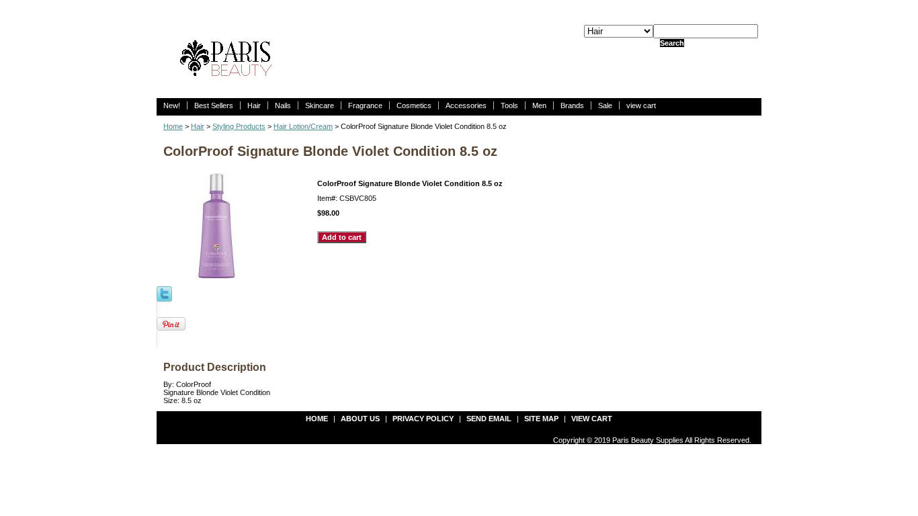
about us (360, 419)
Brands (572, 105)
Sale (605, 105)
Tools (509, 105)
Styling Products (238, 126)
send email (488, 419)
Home (173, 126)
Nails (283, 105)
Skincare (319, 105)
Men (539, 105)
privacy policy (423, 419)
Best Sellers (213, 105)
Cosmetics (414, 105)
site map (541, 419)
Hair (254, 105)
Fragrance (365, 105)
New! (171, 105)
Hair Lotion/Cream (303, 126)
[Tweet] (164, 293)
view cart (641, 105)
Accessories (466, 105)
